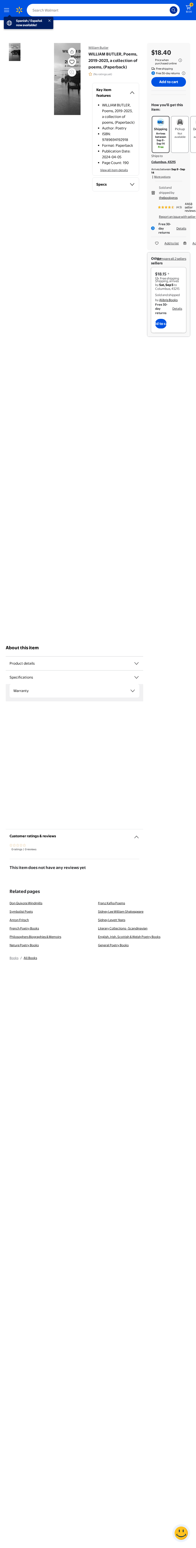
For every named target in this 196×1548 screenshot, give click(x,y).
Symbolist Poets (21, 911)
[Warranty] (133, 691)
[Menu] (7, 10)
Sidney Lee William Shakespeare (120, 911)
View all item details (114, 170)
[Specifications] (136, 677)
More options (162, 176)
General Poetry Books (113, 945)
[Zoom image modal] (72, 72)
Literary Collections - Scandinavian (122, 928)
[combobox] (103, 10)
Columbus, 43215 (163, 162)
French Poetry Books (24, 928)
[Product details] (136, 663)
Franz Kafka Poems (111, 903)
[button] (72, 51)
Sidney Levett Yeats (111, 920)
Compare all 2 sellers (171, 259)
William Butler (98, 47)
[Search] (173, 10)
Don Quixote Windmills (26, 903)
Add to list (171, 243)
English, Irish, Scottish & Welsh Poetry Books (129, 937)
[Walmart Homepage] (19, 10)
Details (181, 228)
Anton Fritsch (19, 920)
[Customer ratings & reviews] (136, 835)
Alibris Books (168, 300)
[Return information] (182, 73)
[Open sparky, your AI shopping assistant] (181, 1533)
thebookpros (168, 198)
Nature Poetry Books (24, 945)
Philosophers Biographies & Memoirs (35, 937)
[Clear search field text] (167, 10)
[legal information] (180, 60)
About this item (22, 647)
